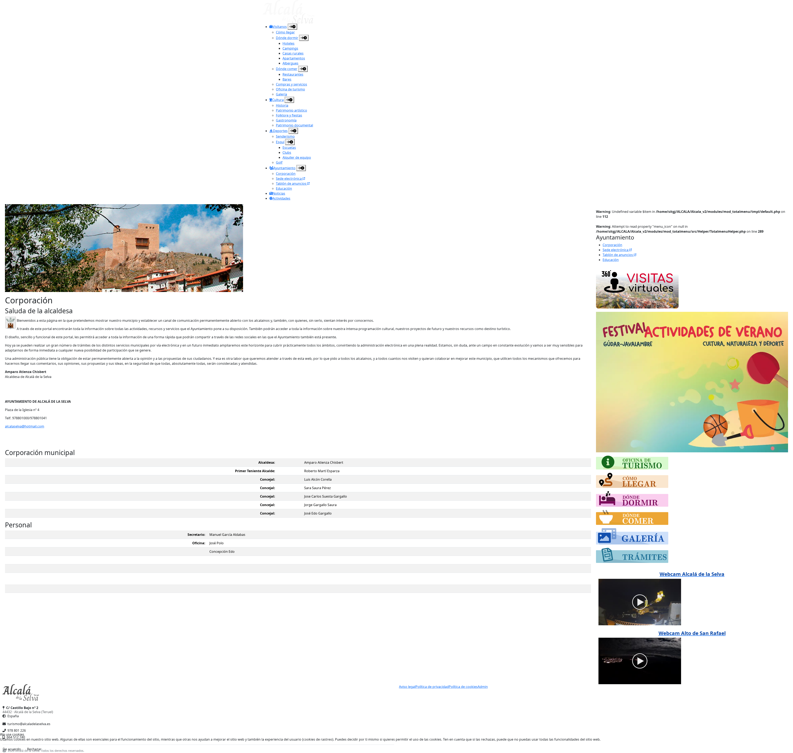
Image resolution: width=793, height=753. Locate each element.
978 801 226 (16, 730)
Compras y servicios (291, 84)
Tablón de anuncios (291, 183)
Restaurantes (293, 74)
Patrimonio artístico (291, 110)
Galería (281, 94)
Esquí (280, 142)
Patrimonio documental (294, 125)
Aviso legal (407, 686)
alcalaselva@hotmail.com (24, 426)
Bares (287, 79)
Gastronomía (286, 120)
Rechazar (34, 749)
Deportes (280, 131)
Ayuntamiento (284, 168)
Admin (483, 686)
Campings (290, 48)
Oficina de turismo (290, 89)
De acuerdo (12, 749)
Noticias (279, 193)
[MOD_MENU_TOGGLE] (292, 27)
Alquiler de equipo (297, 157)
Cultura (278, 100)
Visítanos (280, 26)
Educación (284, 188)
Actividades (281, 198)
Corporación (286, 173)
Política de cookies (463, 686)
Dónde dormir (287, 38)
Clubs (287, 152)
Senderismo (285, 136)
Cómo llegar (285, 32)
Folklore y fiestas (289, 115)
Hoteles (288, 43)
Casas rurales (293, 53)
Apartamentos (294, 58)
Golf (279, 162)
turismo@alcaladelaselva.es (28, 724)
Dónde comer (286, 69)
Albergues (290, 63)
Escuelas (289, 147)
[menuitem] (399, 60)
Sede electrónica (289, 178)
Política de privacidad (432, 686)
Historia (282, 105)
